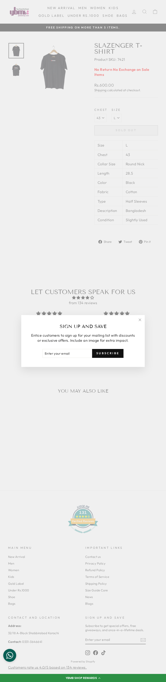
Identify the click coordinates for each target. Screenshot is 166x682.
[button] (83, 678)
